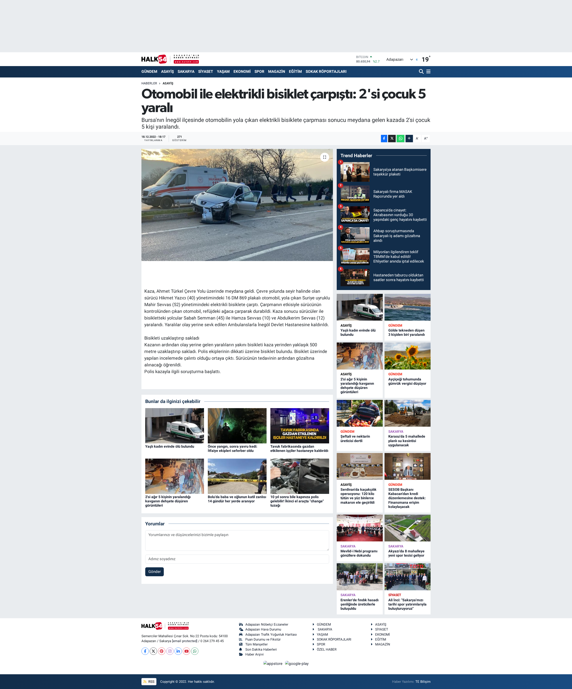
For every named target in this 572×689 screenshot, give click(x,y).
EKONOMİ (242, 71)
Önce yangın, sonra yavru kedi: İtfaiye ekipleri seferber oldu (232, 448)
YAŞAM (223, 71)
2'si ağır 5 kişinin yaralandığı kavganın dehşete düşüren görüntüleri (168, 501)
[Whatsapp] (194, 651)
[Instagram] (170, 651)
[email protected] (184, 641)
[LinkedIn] (178, 651)
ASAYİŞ (167, 71)
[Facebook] (145, 651)
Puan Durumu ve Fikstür (263, 639)
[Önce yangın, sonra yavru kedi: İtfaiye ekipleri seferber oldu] (237, 425)
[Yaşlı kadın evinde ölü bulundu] (174, 425)
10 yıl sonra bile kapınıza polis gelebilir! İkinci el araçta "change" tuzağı (297, 501)
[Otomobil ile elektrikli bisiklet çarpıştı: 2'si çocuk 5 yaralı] (237, 205)
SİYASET (205, 71)
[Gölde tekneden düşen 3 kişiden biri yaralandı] (408, 307)
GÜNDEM (149, 71)
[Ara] (422, 72)
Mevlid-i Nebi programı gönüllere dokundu (359, 553)
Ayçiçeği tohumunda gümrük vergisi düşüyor (407, 381)
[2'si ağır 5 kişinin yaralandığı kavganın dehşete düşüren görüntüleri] (174, 476)
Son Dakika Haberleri (261, 649)
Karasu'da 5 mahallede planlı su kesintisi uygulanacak (406, 440)
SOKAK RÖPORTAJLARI (326, 71)
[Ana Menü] (428, 72)
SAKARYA (186, 71)
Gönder (154, 571)
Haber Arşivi (254, 654)
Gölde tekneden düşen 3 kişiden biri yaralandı (406, 332)
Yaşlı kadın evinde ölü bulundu (169, 446)
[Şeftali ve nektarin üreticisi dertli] (360, 413)
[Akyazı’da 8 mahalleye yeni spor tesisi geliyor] (408, 528)
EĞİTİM (295, 71)
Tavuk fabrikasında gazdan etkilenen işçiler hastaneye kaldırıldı (299, 448)
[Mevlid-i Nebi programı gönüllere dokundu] (360, 528)
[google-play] (297, 663)
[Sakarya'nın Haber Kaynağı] (170, 59)
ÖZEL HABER (326, 649)
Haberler (149, 83)
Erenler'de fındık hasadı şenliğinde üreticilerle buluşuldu (360, 604)
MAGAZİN (276, 71)
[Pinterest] (161, 651)
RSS (150, 682)
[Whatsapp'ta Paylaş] (400, 138)
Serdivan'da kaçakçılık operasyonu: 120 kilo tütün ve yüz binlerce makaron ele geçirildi (358, 496)
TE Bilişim (423, 682)
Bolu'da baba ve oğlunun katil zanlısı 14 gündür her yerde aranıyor (237, 499)
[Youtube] (186, 651)
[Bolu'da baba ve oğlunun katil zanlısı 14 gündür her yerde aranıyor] (237, 476)
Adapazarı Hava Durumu (263, 629)
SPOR (259, 71)
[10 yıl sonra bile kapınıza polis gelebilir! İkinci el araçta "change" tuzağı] (299, 476)
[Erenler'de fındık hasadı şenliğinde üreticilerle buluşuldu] (360, 576)
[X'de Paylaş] (392, 138)
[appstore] (273, 663)
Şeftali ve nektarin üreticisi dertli (355, 438)
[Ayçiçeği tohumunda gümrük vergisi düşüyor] (408, 356)
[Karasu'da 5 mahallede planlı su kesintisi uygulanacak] (408, 413)
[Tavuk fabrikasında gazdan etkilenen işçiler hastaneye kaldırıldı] (299, 425)
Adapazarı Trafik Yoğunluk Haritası (271, 635)
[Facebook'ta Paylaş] (384, 138)
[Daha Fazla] (409, 138)
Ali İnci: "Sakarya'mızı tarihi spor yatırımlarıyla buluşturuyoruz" (407, 604)
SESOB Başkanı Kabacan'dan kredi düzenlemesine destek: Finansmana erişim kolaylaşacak (407, 498)
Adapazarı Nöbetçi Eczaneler (266, 624)
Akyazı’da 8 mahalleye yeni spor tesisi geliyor (406, 553)
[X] (153, 651)
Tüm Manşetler (256, 644)
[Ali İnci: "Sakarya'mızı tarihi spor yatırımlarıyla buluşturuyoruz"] (408, 576)
